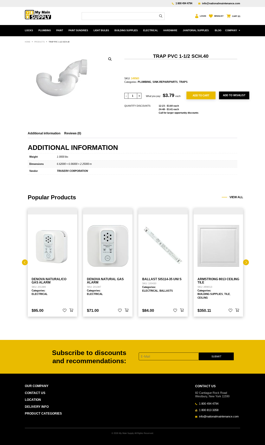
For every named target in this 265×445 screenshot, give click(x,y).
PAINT (59, 30)
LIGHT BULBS (101, 30)
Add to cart (201, 95)
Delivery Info (37, 406)
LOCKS (29, 30)
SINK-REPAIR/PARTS (165, 82)
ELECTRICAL (150, 30)
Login (203, 16)
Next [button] (246, 262)
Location (33, 399)
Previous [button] (25, 262)
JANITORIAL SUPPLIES (196, 30)
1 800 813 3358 (208, 410)
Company (231, 30)
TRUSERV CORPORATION (72, 171)
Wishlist (218, 16)
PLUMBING (44, 30)
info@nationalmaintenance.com (221, 3)
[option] (52, 262)
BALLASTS (166, 290)
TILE (227, 294)
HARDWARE (170, 30)
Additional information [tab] (44, 133)
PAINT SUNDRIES (78, 30)
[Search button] (161, 16)
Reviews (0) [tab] (72, 133)
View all (236, 197)
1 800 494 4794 (184, 3)
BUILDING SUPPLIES (126, 30)
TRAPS (183, 82)
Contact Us (35, 393)
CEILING (202, 297)
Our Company (36, 386)
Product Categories (43, 413)
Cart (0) (236, 16)
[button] (110, 59)
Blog (218, 30)
